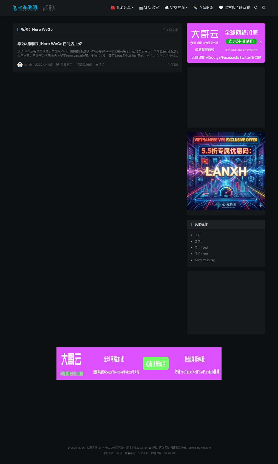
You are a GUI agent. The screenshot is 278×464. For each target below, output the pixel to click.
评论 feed (201, 254)
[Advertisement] (226, 97)
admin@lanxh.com (200, 447)
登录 (197, 241)
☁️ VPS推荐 (174, 7)
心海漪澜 (25, 7)
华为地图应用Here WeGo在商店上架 (49, 43)
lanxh (28, 64)
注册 (197, 235)
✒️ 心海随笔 (203, 7)
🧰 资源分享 (120, 7)
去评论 (99, 64)
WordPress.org (204, 260)
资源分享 (64, 64)
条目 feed (201, 247)
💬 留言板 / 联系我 (234, 7)
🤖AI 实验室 (149, 7)
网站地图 (169, 447)
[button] (260, 42)
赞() (172, 64)
